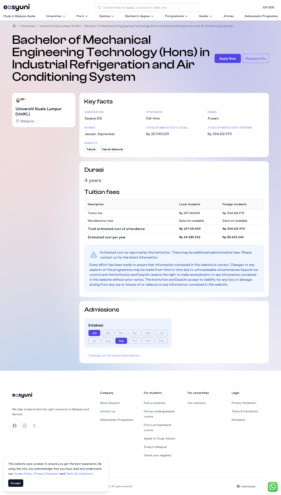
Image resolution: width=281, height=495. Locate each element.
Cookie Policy (23, 473)
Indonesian (248, 486)
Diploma (104, 16)
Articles (229, 16)
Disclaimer (238, 419)
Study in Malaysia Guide (19, 16)
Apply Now (227, 58)
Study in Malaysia (155, 447)
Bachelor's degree (137, 16)
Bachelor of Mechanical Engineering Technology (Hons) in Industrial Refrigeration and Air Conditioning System (159, 26)
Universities (54, 16)
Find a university (154, 403)
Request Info (256, 58)
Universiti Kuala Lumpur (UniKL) (60, 26)
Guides (203, 16)
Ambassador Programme (261, 16)
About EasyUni (110, 403)
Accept (16, 483)
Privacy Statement (47, 473)
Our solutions (197, 403)
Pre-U (80, 16)
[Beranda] (14, 26)
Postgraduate (174, 16)
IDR (268, 7)
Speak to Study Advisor (159, 438)
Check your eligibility (158, 455)
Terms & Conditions (79, 473)
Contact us (107, 411)
